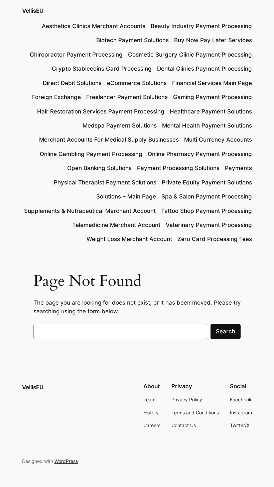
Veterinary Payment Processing (209, 225)
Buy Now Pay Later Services (213, 40)
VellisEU (32, 10)
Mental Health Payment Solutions (207, 125)
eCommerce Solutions (137, 83)
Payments (238, 168)
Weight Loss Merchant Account (129, 239)
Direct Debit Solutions (72, 83)
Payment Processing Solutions (178, 168)
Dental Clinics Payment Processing (204, 68)
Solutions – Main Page (126, 196)
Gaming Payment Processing (212, 97)
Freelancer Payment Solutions (127, 97)
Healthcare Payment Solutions (211, 111)
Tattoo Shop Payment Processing (206, 211)
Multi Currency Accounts (218, 139)
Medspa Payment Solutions (120, 125)
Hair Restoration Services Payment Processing (100, 111)
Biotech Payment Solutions (132, 40)
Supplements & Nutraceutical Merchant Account (90, 211)
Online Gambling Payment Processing (91, 154)
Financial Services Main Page (212, 83)
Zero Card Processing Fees (214, 239)
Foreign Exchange (56, 97)
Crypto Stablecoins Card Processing (102, 68)
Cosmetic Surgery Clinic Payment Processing (190, 54)
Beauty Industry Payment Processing (201, 26)
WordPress (66, 461)
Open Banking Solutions (99, 168)
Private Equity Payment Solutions (207, 182)
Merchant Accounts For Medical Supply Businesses (109, 139)
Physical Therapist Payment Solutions (105, 182)
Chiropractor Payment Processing (76, 54)
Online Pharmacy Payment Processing (200, 154)
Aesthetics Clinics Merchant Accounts (93, 26)
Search (225, 331)
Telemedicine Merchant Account (116, 225)
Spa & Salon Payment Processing (206, 196)
